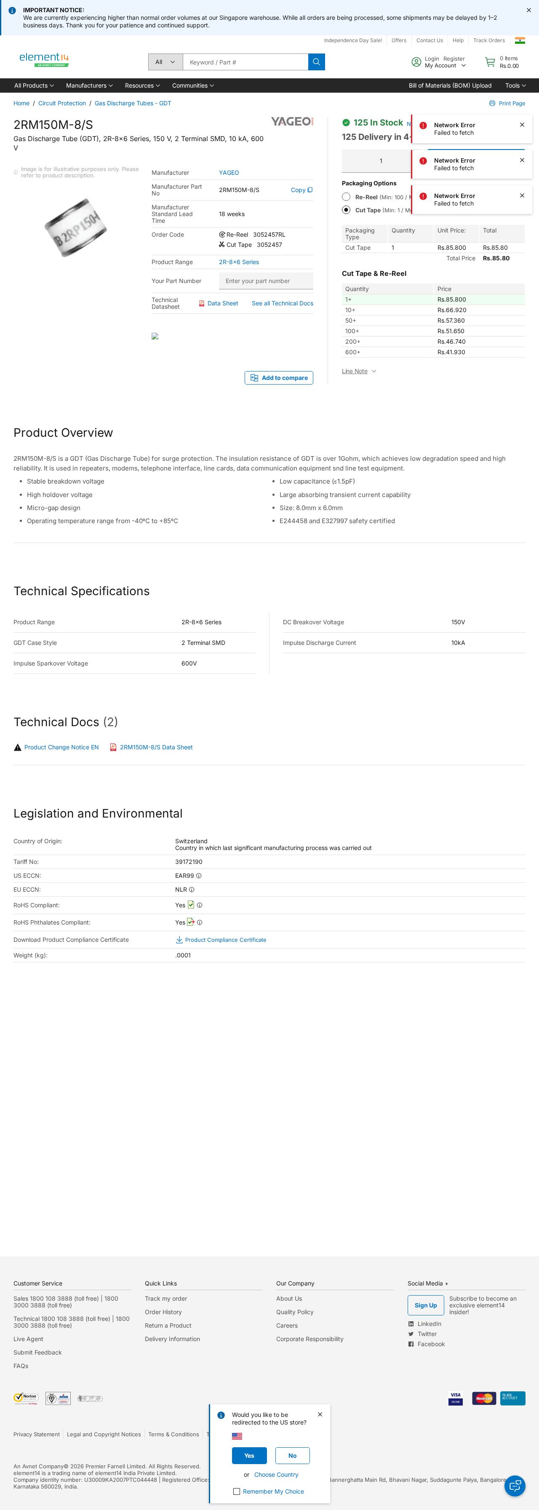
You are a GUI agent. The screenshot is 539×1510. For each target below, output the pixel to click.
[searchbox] (245, 61)
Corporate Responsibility (310, 1338)
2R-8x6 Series (239, 262)
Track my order (166, 1298)
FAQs (20, 1365)
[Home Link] (44, 61)
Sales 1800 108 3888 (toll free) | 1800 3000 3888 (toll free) (65, 1302)
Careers (287, 1325)
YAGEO (229, 172)
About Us (289, 1298)
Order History (163, 1311)
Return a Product (168, 1325)
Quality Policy (295, 1311)
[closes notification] (529, 10)
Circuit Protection (62, 103)
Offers (399, 40)
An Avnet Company (38, 1466)
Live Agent (28, 1338)
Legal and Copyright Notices (104, 1434)
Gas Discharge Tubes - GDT (133, 103)
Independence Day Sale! (353, 40)
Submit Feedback (37, 1352)
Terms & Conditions (173, 1434)
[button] (33, 85)
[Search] (316, 61)
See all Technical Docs (282, 303)
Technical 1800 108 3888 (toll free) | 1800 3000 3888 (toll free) (71, 1322)
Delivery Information (172, 1338)
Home (21, 103)
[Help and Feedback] (515, 1486)
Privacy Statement (36, 1434)
